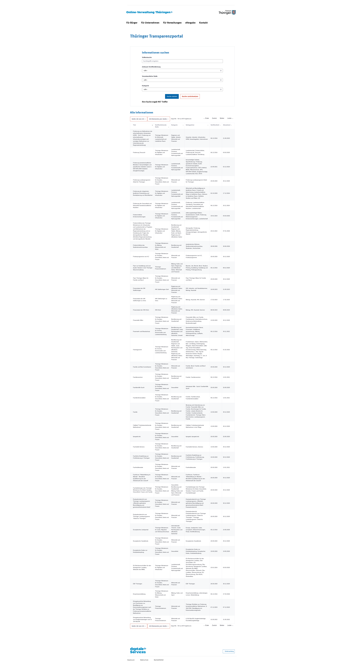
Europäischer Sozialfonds (140, 541)
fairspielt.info (137, 436)
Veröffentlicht (215, 125)
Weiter (222, 118)
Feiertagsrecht (137, 349)
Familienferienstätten (139, 398)
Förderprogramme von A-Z (141, 256)
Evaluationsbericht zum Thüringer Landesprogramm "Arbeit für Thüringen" (141, 516)
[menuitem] (131, 23)
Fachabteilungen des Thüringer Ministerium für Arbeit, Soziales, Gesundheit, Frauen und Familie (142, 490)
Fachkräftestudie (138, 467)
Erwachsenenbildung (139, 594)
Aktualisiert (226, 125)
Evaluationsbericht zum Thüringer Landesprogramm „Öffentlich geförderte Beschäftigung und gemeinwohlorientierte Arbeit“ (141, 503)
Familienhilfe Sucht (138, 387)
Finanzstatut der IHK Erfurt (141, 310)
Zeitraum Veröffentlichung (151, 67)
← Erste (206, 118)
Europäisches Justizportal (140, 529)
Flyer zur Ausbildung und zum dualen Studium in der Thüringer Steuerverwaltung (142, 267)
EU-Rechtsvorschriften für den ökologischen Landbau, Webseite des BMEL (142, 567)
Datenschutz (144, 660)
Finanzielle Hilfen (138, 320)
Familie (135, 412)
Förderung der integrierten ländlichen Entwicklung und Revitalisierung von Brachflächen (143, 193)
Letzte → (230, 118)
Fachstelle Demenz (139, 447)
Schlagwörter (190, 125)
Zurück (214, 118)
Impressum (131, 660)
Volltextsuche (147, 57)
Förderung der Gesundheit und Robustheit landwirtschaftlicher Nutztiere (142, 205)
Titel (134, 125)
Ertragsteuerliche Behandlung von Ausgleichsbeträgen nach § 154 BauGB (142, 619)
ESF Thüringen (137, 583)
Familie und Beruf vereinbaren (142, 367)
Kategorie (145, 86)
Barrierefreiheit (158, 660)
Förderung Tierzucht (139, 152)
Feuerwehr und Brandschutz (141, 331)
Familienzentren (138, 377)
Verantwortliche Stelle (149, 76)
